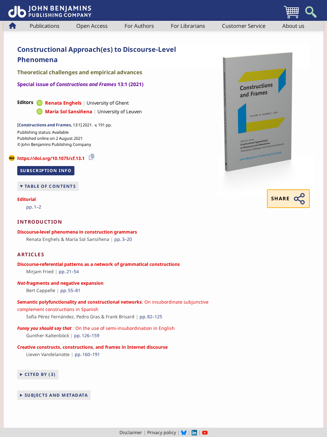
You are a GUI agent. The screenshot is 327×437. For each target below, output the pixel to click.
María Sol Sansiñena (68, 111)
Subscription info (46, 170)
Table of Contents (50, 186)
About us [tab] (293, 25)
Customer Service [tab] (243, 25)
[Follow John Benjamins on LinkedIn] (194, 432)
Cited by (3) (40, 374)
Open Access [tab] (92, 25)
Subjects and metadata (56, 395)
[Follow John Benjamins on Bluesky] (183, 432)
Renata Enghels (63, 102)
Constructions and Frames (45, 125)
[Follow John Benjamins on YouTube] (205, 432)
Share (280, 198)
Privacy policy (161, 432)
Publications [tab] (44, 25)
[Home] (49, 8)
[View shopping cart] (291, 18)
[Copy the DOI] (90, 156)
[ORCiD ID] (39, 103)
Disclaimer (130, 432)
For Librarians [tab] (188, 25)
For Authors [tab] (139, 25)
